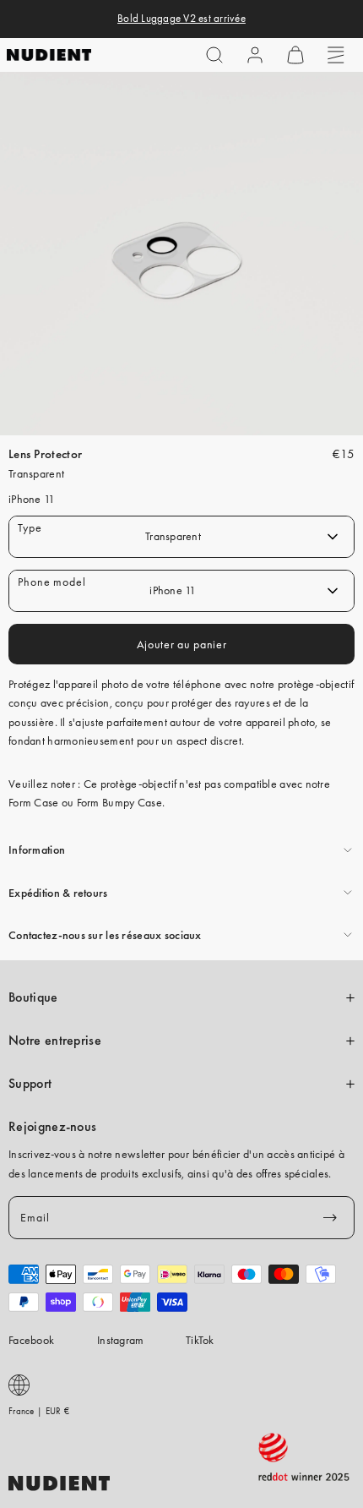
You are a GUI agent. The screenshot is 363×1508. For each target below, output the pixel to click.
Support (29, 1083)
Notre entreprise (54, 1040)
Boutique (33, 997)
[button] (214, 55)
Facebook (31, 1339)
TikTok (200, 1339)
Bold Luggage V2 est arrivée (181, 18)
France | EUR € (38, 1411)
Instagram (120, 1339)
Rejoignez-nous (52, 1126)
